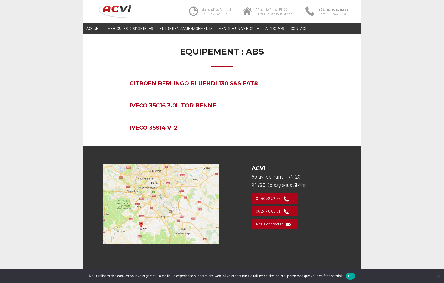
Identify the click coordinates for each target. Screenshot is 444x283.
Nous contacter (269, 224)
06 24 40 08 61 (268, 211)
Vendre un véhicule (239, 29)
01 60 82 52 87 (268, 198)
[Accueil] (118, 19)
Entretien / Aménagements (186, 29)
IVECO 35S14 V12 (153, 127)
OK (350, 276)
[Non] (438, 276)
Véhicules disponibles (130, 29)
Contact (298, 29)
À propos (274, 29)
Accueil (94, 29)
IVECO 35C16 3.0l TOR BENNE (173, 105)
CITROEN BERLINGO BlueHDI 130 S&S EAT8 (194, 83)
